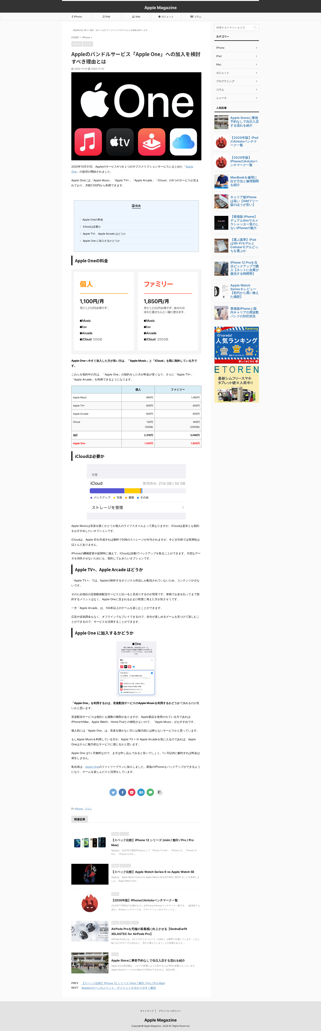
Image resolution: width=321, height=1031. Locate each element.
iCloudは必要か (91, 226)
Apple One (92, 767)
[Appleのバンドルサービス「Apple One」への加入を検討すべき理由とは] (141, 792)
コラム (197, 16)
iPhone (78, 16)
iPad (107, 16)
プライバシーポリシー (169, 1010)
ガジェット (167, 16)
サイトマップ (147, 1010)
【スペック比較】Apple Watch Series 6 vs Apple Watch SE (152, 872)
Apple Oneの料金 (92, 219)
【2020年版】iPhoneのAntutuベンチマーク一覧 (144, 900)
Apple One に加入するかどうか (101, 240)
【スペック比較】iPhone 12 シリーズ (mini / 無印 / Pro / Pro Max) (123, 983)
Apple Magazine (160, 7)
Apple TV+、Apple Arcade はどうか (104, 233)
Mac (138, 16)
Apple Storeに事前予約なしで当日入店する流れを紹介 (148, 960)
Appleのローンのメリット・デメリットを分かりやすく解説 (119, 988)
